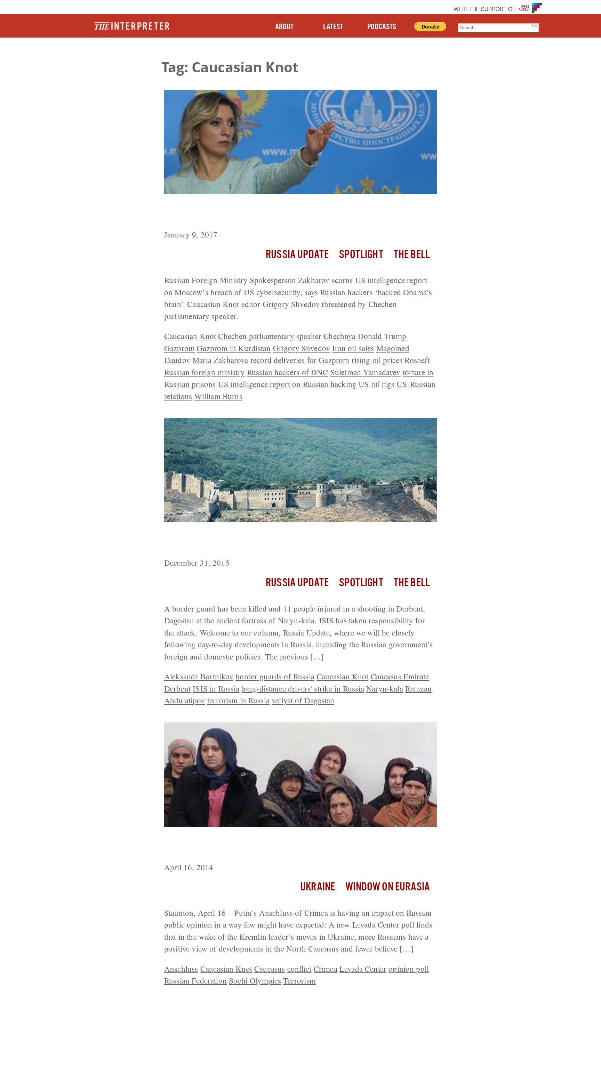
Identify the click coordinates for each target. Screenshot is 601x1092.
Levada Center (362, 968)
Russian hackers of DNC (287, 372)
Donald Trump (382, 336)
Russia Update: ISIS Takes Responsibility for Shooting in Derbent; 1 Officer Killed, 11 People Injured (299, 541)
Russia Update (297, 255)
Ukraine (317, 887)
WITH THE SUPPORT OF (484, 10)
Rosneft (417, 360)
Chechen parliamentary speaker (269, 336)
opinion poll (408, 968)
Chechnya (339, 336)
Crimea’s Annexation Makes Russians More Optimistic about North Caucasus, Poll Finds (297, 845)
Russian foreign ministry (204, 372)
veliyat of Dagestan (303, 700)
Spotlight (361, 255)
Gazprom (179, 348)
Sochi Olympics (255, 980)
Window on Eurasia (387, 887)
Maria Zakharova (220, 360)
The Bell (412, 255)
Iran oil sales (353, 348)
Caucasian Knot (190, 336)
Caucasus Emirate (400, 676)
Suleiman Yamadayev (365, 372)
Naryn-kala (384, 688)
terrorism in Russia (238, 700)
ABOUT (284, 27)
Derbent (177, 688)
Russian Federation (195, 980)
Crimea (325, 968)
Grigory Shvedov (301, 348)
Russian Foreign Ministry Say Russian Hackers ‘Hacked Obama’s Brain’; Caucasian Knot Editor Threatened (294, 213)
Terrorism (299, 980)
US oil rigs (376, 384)
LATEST (333, 27)
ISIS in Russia (216, 688)
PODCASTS (381, 27)
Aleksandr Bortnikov (198, 676)
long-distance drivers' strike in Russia (303, 688)
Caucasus (269, 968)
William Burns (218, 396)
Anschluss (181, 968)
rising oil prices (377, 360)
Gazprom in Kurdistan (234, 348)
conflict (299, 968)
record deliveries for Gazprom (300, 360)
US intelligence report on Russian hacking (287, 384)
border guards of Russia (274, 676)
